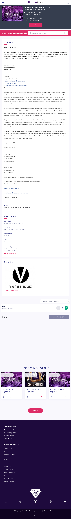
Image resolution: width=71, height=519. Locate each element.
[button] (38, 19)
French (6, 509)
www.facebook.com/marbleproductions (16, 193)
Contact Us (8, 484)
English (35, 515)
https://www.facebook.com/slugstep (15, 81)
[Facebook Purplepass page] (6, 501)
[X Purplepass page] (20, 501)
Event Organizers (10, 472)
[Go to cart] (68, 2)
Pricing (6, 451)
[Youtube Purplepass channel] (65, 501)
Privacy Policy (9, 435)
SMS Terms (8, 438)
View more (36, 410)
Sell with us (8, 448)
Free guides (8, 478)
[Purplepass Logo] (35, 2)
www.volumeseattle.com (11, 188)
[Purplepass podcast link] (50, 501)
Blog (6, 475)
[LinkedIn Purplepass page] (35, 501)
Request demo (9, 454)
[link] (35, 253)
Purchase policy (10, 433)
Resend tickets (9, 430)
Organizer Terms (10, 457)
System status (9, 481)
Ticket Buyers (9, 470)
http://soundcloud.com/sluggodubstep (15, 85)
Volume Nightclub (12, 290)
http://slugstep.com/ (10, 83)
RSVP (35, 25)
